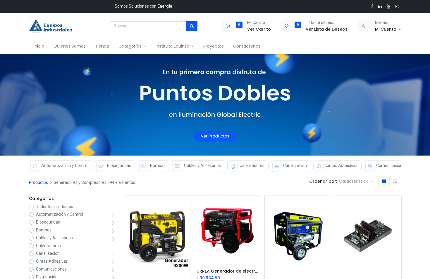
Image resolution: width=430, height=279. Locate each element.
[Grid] (384, 181)
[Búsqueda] (191, 26)
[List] (395, 181)
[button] (356, 181)
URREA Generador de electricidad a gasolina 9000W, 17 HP (227, 271)
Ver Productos (215, 136)
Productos (38, 182)
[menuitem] (39, 46)
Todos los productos (54, 206)
